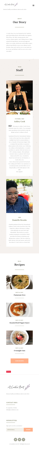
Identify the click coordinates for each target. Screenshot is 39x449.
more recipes (19, 361)
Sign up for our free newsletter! (14, 425)
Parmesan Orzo (19, 295)
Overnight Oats (19, 351)
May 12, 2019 (19, 348)
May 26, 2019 (19, 292)
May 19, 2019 (19, 320)
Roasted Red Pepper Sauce (19, 323)
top (19, 375)
